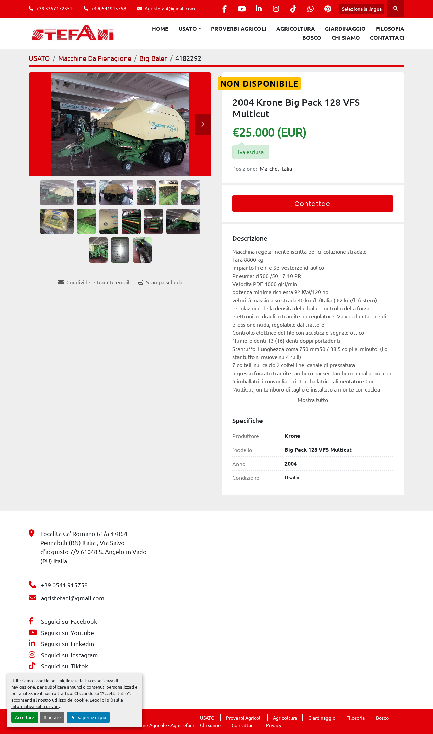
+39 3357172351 (54, 8)
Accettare (24, 717)
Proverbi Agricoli (238, 28)
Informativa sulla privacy (35, 706)
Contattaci (387, 37)
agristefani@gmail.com (73, 597)
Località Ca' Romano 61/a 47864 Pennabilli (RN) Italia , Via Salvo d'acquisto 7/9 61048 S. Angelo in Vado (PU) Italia (93, 547)
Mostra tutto (313, 399)
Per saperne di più (88, 717)
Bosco (311, 37)
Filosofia (390, 28)
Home (160, 28)
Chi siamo (346, 37)
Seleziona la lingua (362, 9)
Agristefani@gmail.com (170, 8)
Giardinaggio (345, 28)
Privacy (273, 725)
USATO (188, 28)
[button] (190, 29)
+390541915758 (108, 8)
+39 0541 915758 (64, 584)
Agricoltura (295, 28)
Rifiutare (52, 717)
